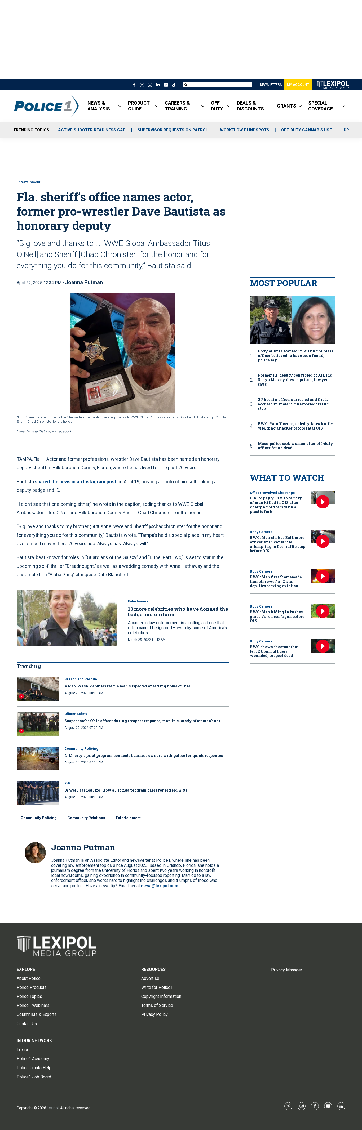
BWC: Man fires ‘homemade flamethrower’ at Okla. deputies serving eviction (276, 581)
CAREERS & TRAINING (177, 105)
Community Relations (86, 818)
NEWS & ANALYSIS (98, 105)
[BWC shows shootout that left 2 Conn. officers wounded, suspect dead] (323, 646)
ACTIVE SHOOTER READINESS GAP (92, 130)
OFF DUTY (217, 105)
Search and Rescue (80, 679)
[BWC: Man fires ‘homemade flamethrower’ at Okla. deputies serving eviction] (323, 576)
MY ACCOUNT (298, 85)
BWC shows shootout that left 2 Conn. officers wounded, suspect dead (274, 651)
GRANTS (286, 106)
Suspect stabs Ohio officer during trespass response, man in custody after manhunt (142, 720)
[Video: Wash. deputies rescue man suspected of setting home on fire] (38, 689)
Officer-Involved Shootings (272, 493)
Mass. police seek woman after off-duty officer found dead (295, 445)
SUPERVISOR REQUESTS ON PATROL (173, 130)
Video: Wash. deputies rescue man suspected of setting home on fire (127, 686)
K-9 (67, 783)
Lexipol (53, 1108)
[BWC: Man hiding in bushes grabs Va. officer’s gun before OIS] (323, 611)
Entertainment (28, 182)
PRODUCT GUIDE (139, 105)
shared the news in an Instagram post (75, 481)
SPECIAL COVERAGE (320, 105)
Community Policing (81, 749)
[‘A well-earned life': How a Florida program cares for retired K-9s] (38, 793)
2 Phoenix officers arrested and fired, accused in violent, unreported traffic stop (293, 404)
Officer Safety (75, 714)
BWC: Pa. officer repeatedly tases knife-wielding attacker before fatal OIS (295, 426)
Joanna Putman (84, 282)
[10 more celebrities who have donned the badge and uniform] (67, 618)
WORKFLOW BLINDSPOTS (244, 130)
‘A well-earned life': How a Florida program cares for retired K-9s (125, 790)
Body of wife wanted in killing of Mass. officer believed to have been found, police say (296, 355)
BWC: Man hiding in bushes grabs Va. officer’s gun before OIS (277, 616)
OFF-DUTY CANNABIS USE (306, 130)
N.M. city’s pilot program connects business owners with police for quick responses (143, 755)
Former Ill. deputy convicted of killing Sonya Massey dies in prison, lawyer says (295, 379)
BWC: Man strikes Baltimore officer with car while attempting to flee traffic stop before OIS (277, 544)
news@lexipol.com (159, 885)
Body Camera (261, 532)
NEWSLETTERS (271, 85)
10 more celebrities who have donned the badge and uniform (178, 612)
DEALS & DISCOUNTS (250, 105)
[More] (119, 106)
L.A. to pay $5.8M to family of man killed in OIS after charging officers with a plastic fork (276, 504)
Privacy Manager (286, 969)
